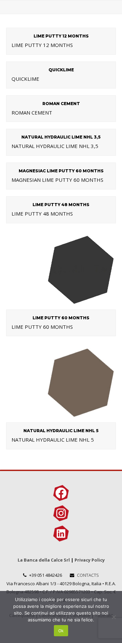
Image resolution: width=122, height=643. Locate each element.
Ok (61, 630)
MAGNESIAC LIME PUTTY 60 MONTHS (61, 170)
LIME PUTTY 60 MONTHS (61, 317)
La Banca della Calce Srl (44, 560)
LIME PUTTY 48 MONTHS (61, 204)
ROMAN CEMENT (61, 103)
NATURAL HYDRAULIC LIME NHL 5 (61, 430)
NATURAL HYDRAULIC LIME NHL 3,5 (61, 137)
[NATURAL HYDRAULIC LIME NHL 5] (61, 418)
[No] (113, 617)
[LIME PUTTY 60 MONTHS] (61, 305)
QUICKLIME (61, 69)
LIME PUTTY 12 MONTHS (61, 36)
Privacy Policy (90, 560)
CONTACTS (88, 575)
